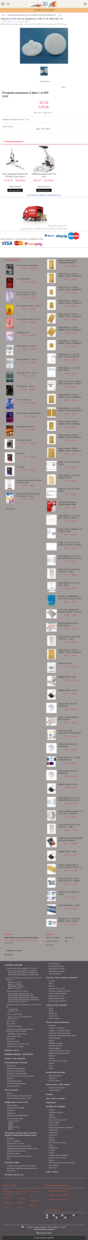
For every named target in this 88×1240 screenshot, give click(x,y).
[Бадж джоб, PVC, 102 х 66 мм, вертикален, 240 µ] (51, 802)
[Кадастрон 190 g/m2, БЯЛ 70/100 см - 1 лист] (51, 829)
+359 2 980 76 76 (62, 1199)
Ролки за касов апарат (14, 1036)
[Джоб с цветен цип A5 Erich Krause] (51, 627)
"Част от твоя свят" (23, 400)
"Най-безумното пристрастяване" (28, 413)
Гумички (51, 1063)
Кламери (11, 1123)
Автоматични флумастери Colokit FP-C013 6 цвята (29, 481)
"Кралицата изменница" (25, 426)
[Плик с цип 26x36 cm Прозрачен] (51, 748)
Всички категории (44, 10)
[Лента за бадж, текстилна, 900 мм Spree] (51, 735)
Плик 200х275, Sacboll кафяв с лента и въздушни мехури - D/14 (70, 302)
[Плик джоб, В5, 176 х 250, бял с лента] (51, 587)
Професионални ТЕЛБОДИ (15, 1108)
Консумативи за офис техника (58, 1084)
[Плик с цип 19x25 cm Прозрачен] (51, 775)
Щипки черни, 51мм (67, 852)
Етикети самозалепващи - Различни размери (70, 839)
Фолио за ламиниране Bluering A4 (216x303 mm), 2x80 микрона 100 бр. (69, 598)
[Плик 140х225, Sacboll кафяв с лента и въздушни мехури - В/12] (51, 318)
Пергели (51, 1068)
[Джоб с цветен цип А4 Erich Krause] (51, 721)
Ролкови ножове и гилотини (16, 1143)
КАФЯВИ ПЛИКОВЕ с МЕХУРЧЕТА (19, 1054)
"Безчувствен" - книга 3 (25, 386)
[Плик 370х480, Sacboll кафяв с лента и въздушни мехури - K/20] (51, 452)
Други (60, 15)
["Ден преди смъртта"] (10, 444)
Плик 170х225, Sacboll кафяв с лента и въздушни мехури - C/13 (70, 288)
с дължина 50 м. (13, 1009)
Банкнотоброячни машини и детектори (19, 1156)
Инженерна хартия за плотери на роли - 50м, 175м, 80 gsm (23, 1005)
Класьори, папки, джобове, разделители (62, 977)
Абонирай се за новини (14, 950)
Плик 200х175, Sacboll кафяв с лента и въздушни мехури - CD (70, 342)
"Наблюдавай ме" (22, 332)
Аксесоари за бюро (12, 1162)
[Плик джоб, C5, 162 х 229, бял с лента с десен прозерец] (51, 520)
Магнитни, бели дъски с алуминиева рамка (20, 1076)
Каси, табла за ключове (55, 1098)
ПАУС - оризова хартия (14, 1014)
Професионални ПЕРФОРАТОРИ (17, 1115)
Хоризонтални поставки (56, 966)
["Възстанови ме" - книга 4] (10, 350)
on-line (13, 19)
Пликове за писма (12, 1050)
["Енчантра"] (10, 471)
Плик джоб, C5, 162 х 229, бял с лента (69, 369)
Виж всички (9, 954)
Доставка (33, 1205)
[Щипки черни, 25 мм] (51, 788)
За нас (32, 1196)
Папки (51, 983)
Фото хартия (11, 1021)
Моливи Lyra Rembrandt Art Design (60, 1051)
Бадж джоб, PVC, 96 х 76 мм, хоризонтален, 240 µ (69, 557)
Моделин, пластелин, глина (57, 1157)
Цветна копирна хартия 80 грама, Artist (20, 994)
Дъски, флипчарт (54, 1165)
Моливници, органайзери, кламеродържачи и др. (22, 1168)
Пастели (51, 1137)
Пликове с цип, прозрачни (15, 1058)
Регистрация (21, 1198)
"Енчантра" (20, 467)
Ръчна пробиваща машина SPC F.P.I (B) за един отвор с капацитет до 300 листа (15, 176)
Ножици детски (53, 1147)
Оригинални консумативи (57, 1088)
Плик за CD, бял (65, 663)
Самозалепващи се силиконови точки (67, 503)
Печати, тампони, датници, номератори (19, 1096)
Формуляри (51, 1102)
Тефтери (51, 1115)
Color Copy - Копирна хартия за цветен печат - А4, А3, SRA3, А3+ (24, 978)
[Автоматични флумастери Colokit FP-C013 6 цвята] (10, 484)
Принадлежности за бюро (57, 968)
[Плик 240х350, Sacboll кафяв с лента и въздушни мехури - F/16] (51, 439)
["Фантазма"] (10, 457)
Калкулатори (11, 1171)
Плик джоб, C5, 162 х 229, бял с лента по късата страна (69, 356)
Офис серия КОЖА (55, 973)
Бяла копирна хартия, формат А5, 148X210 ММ (23, 974)
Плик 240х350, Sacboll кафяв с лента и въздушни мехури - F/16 (70, 436)
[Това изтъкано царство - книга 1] (10, 310)
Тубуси (51, 1066)
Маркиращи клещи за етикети (17, 1034)
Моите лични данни (44, 1233)
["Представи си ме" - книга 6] (10, 377)
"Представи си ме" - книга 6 (27, 373)
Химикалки (52, 1025)
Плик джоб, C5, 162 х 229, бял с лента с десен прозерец (69, 517)
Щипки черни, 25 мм (67, 784)
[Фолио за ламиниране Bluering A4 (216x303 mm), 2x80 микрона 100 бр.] (51, 600)
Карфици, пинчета (13, 1127)
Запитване (20, 1203)
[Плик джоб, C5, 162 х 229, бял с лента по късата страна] (51, 358)
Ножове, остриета (54, 1018)
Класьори (52, 981)
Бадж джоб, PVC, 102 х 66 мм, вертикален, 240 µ (69, 799)
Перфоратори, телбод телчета (16, 1102)
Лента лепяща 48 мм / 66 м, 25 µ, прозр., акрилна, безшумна (70, 812)
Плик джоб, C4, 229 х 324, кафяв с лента (69, 477)
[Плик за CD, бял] (51, 667)
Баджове (9, 1093)
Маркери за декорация (56, 1043)
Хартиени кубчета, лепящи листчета (18, 1044)
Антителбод (10, 1110)
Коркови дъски (11, 1066)
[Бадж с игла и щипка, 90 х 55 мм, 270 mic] (51, 533)
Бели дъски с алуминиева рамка (17, 1073)
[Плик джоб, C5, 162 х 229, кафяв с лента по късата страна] (51, 412)
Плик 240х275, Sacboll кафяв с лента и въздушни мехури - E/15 (70, 329)
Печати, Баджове (11, 1090)
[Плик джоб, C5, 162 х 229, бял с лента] (51, 372)
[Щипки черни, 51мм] (51, 856)
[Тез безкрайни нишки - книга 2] (10, 323)
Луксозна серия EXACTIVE (57, 1001)
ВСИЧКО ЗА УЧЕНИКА (55, 1106)
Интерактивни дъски (13, 1086)
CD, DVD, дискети (55, 1080)
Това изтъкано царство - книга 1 (28, 306)
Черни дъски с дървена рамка (16, 1068)
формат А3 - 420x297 (15, 984)
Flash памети (53, 1078)
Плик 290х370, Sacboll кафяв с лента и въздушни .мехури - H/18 (70, 396)
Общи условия (35, 1201)
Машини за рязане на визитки (16, 1151)
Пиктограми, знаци (13, 1041)
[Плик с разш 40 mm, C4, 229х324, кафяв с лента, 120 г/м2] (51, 869)
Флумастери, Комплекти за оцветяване (61, 1127)
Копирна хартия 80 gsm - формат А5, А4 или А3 (22, 968)
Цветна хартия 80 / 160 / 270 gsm (17, 991)
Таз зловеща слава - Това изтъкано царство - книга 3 (26, 293)
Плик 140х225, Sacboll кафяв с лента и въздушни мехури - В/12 (70, 315)
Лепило (51, 1008)
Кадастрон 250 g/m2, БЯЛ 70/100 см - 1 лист (69, 638)
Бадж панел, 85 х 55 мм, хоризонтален (69, 759)
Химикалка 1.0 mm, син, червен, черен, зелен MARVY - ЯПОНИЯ (69, 920)
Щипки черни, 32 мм (67, 690)
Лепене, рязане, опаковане (56, 1005)
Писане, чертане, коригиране (57, 1022)
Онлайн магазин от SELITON (44, 1238)
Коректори (52, 1056)
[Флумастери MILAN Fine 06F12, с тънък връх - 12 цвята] (10, 498)
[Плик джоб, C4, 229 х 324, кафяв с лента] (51, 479)
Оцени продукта (45, 81)
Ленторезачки (53, 1013)
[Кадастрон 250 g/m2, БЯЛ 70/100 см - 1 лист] (51, 641)
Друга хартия (11, 1023)
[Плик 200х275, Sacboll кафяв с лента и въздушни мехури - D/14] (51, 305)
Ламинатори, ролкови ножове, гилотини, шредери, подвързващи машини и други (32, 15)
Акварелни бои (53, 1130)
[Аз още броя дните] (10, 283)
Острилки (52, 1058)
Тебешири (52, 1140)
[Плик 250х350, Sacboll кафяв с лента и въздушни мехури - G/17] (51, 426)
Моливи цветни (53, 1125)
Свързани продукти (13, 141)
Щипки (10, 1129)
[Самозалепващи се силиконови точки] (51, 506)
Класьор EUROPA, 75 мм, (69, 905)
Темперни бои (53, 1132)
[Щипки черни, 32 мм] (51, 694)
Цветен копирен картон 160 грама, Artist (21, 995)
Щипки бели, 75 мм (67, 677)
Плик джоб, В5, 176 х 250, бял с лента (69, 584)
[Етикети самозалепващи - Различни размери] (51, 842)
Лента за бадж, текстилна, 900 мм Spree (69, 732)
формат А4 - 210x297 (15, 982)
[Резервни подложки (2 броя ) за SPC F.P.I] (44, 63)
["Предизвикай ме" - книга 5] (10, 363)
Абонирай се (11, 509)
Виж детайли (15, 190)
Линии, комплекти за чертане (58, 1061)
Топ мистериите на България (27, 265)
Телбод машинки (12, 1105)
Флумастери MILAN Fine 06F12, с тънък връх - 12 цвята (28, 495)
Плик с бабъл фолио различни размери (67, 262)
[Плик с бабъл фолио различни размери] (51, 264)
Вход (6, 1207)
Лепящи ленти (53, 1016)
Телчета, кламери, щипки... (15, 1118)
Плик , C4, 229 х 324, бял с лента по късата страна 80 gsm (70, 544)
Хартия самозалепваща (14, 1026)
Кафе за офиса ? (52, 1172)
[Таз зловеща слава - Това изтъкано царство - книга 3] (10, 296)
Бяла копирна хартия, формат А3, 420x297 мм (22, 973)
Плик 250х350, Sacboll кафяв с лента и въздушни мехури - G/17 (70, 423)
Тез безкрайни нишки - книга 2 (28, 319)
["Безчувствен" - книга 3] (10, 390)
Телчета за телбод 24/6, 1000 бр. (69, 893)
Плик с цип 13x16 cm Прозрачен (67, 705)
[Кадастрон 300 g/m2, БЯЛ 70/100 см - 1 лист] (51, 573)
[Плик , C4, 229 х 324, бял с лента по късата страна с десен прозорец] (51, 385)
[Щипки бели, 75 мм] (51, 681)
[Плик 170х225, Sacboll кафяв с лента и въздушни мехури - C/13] (51, 291)
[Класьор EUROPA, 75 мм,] (51, 909)
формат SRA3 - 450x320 (15, 986)
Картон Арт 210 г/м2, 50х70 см (18, 1001)
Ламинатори (11, 1138)
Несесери (51, 1160)
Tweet (63, 87)
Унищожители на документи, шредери (19, 1146)
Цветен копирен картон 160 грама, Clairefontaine (23, 999)
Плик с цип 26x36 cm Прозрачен (67, 745)
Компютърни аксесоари (55, 1072)
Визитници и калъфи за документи (59, 991)
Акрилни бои (53, 1135)
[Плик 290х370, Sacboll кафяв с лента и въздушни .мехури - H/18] (51, 399)
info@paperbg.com (61, 1191)
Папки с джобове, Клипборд (58, 993)
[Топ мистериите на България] (10, 269)
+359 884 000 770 (62, 1195)
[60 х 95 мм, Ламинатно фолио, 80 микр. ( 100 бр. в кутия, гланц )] (51, 614)
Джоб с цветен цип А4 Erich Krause (68, 718)
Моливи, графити (54, 1122)
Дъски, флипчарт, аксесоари (16, 1062)
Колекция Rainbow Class (56, 998)
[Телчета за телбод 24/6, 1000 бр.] (51, 896)
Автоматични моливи (55, 1045)
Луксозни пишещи (54, 1038)
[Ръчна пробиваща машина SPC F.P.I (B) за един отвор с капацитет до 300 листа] (15, 172)
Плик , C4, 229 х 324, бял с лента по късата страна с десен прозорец (70, 383)
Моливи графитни (54, 1048)
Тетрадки (51, 1110)
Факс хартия (11, 1039)
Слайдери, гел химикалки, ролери (59, 1030)
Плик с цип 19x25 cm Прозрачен (67, 772)
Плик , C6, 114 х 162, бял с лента (69, 463)
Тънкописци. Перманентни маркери (60, 1033)
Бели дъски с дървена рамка (16, 1071)
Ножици (51, 1011)
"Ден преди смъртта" (24, 440)
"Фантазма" (20, 453)
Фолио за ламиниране (14, 1141)
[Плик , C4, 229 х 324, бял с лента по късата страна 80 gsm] (51, 547)
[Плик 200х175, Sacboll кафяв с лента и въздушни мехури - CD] (51, 345)
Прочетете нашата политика (44, 1229)
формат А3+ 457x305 (15, 988)
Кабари (10, 1125)
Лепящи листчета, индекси (15, 1046)
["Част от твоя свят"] (10, 404)
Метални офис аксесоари (56, 971)
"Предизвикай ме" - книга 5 (27, 359)
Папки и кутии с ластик (56, 996)
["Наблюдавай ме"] (10, 336)
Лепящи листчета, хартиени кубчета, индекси (21, 1166)
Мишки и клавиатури (55, 1075)
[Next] (40, 943)
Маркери (51, 1040)
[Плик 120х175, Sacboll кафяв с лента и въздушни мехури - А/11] (51, 278)
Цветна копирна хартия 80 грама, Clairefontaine (23, 997)
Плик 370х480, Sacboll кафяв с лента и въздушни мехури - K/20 (70, 450)
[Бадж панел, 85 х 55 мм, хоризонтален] (51, 762)
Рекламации (8, 1203)
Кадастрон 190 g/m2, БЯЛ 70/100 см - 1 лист (69, 826)
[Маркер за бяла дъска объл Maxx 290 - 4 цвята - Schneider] (51, 882)
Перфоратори (11, 1113)
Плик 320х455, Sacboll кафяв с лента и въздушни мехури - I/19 (70, 651)
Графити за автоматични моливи (59, 1053)
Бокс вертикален (54, 963)
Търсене (20, 1207)
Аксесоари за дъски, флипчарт (16, 1083)
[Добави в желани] (82, 127)
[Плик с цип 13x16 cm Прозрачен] (51, 708)
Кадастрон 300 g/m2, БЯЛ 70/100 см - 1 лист (69, 571)
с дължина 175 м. (13, 1011)
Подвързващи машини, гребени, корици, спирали (22, 1148)
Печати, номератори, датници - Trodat (19, 1098)
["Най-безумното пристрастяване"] (10, 417)
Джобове (51, 986)
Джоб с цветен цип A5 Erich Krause (68, 624)
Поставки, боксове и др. (14, 1175)
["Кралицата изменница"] (10, 431)
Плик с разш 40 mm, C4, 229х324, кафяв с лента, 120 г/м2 (70, 866)
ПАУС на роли (12, 1018)
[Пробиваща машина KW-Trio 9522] (44, 172)
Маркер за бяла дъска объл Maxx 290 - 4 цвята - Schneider (69, 880)
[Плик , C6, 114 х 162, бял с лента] (51, 466)
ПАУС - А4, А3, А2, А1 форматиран (19, 1017)
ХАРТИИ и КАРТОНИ (13, 965)
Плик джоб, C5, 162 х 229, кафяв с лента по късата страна (70, 409)
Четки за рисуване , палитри (57, 1142)
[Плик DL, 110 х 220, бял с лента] (51, 493)
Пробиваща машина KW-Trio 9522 (44, 175)
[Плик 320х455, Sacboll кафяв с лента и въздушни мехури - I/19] (51, 654)
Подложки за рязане (13, 1153)
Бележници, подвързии (56, 1112)
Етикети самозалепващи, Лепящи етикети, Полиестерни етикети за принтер (19, 1030)
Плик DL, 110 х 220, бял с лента (69, 490)
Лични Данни (35, 1191)
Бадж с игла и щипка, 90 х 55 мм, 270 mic (70, 530)
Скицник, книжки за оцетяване (58, 1155)
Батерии (49, 1094)
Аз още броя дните (23, 279)
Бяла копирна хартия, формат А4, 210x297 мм (22, 971)
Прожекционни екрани (14, 1081)
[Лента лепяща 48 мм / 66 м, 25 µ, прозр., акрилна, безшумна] (51, 815)
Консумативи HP (55, 1090)
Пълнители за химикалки (57, 1028)
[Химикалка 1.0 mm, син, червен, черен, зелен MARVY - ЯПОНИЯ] (51, 923)
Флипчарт (10, 1078)
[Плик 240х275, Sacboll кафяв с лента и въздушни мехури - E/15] (51, 332)
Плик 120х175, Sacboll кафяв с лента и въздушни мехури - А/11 (70, 275)
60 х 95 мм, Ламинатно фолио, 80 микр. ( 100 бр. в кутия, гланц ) (69, 611)
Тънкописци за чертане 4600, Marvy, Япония (63, 1035)
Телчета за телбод (13, 1121)
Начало (3, 15)
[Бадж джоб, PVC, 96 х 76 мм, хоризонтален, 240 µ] (51, 560)
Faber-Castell (53, 1168)
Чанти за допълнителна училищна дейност (62, 1162)
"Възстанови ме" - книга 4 (26, 346)
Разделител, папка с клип (57, 988)
